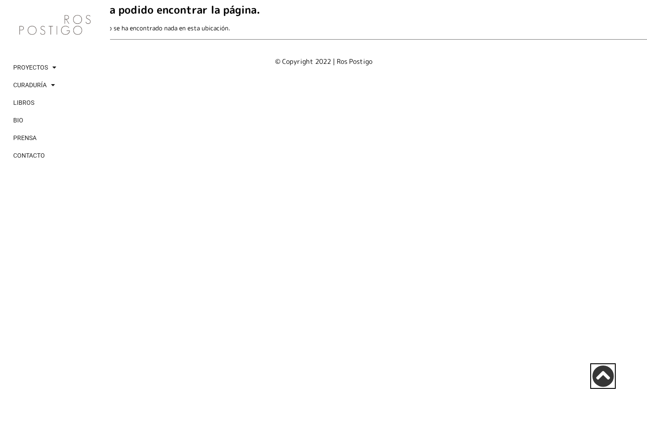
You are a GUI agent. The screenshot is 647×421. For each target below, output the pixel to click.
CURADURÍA (30, 85)
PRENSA (25, 137)
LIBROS (23, 102)
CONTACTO (29, 155)
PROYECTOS (30, 67)
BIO (18, 120)
